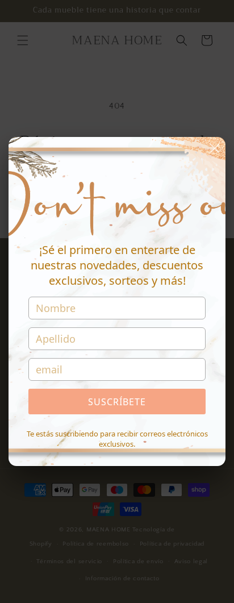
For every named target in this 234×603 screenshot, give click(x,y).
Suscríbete (117, 402)
